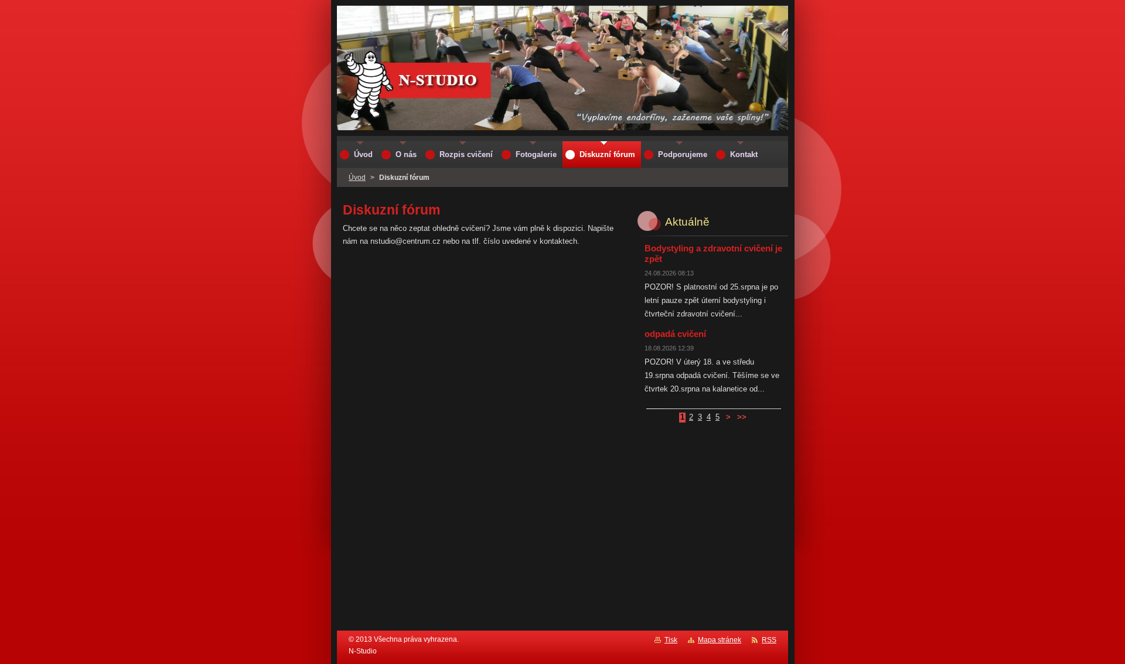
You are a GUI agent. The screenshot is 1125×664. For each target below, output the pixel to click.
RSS (769, 639)
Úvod (357, 177)
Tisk (670, 639)
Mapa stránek (719, 639)
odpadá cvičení (675, 334)
